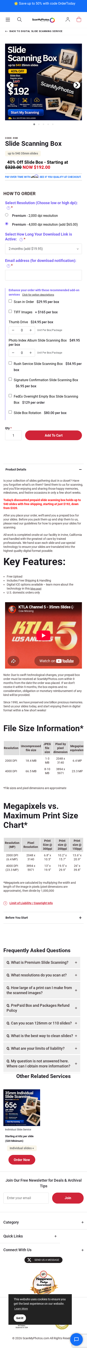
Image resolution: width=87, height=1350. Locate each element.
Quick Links (13, 1236)
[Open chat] (76, 1339)
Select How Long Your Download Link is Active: (38, 236)
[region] (44, 5)
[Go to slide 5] (52, 124)
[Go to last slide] (10, 85)
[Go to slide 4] (48, 124)
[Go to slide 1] (34, 124)
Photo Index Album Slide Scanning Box (44, 342)
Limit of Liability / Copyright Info (31, 903)
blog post (35, 588)
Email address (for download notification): (40, 262)
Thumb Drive (31, 322)
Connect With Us (17, 1250)
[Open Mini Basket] (79, 19)
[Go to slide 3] (43, 124)
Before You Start (16, 917)
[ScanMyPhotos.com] (43, 20)
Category (11, 1222)
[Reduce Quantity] (13, 330)
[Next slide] (76, 85)
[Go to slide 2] (38, 124)
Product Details (15, 469)
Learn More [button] (21, 1308)
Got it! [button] (19, 1318)
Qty (7, 428)
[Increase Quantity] (30, 330)
